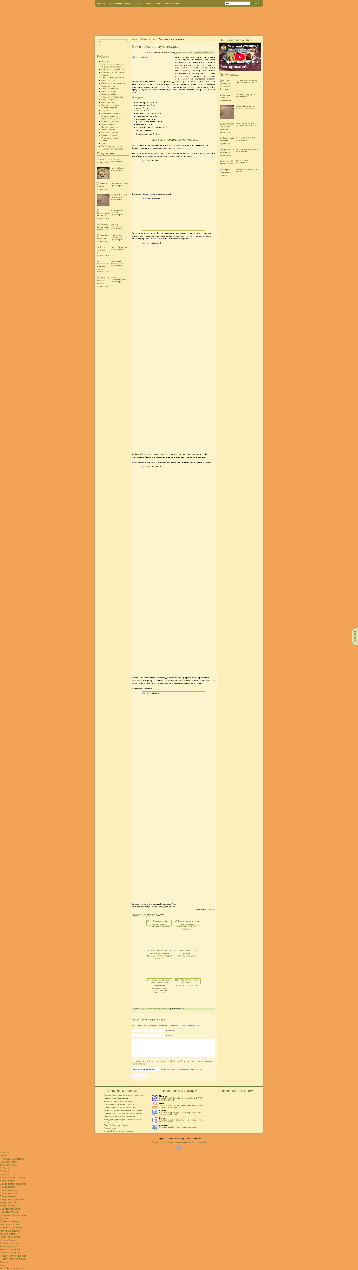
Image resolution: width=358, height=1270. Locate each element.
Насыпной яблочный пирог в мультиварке (119, 279)
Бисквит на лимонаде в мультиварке (116, 237)
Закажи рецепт (110, 1128)
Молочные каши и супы (112, 119)
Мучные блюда (108, 124)
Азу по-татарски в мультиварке (188, 985)
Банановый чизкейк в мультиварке (119, 1116)
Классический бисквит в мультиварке (117, 212)
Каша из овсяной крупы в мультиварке (187, 928)
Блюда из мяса (108, 86)
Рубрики (4, 1168)
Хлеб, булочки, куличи (111, 146)
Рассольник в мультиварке (241, 161)
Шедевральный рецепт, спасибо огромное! (179, 1127)
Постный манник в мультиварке (119, 184)
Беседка (105, 61)
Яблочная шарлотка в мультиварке (120, 1107)
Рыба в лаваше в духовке (187, 956)
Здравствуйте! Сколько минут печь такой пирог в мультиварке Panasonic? (181, 1106)
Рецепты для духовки (111, 67)
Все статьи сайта (153, 3)
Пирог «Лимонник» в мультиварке (119, 248)
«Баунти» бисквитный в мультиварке (117, 226)
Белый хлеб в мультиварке (116, 1098)
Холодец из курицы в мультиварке (245, 95)
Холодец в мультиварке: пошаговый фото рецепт (246, 81)
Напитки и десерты (110, 127)
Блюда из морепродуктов (113, 83)
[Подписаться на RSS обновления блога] (252, 31)
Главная (101, 3)
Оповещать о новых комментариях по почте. (181, 1069)
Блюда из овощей (109, 88)
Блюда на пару (108, 102)
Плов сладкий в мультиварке (159, 927)
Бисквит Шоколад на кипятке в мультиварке (119, 197)
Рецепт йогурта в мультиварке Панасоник (123, 1110)
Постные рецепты (109, 132)
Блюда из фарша (109, 99)
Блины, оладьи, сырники (112, 78)
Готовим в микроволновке (113, 64)
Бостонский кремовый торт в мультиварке (118, 263)
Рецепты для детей (110, 138)
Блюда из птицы (108, 91)
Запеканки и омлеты (110, 113)
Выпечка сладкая (109, 108)
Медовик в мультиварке (116, 160)
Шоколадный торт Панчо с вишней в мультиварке (246, 124)
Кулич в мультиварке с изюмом (118, 1101)
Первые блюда (108, 130)
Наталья (211, 909)
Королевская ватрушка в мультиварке (246, 150)
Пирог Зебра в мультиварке (117, 169)
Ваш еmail (170, 1036)
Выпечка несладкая (110, 105)
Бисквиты (105, 75)
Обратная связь (172, 3)
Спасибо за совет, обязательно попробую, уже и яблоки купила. (181, 1121)
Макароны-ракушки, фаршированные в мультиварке (160, 990)
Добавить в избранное (204, 53)
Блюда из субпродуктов (112, 97)
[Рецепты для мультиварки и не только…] (179, 21)
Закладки (355, 636)
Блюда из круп (108, 80)
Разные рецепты (109, 135)
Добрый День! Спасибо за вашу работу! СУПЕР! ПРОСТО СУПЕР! (181, 1099)
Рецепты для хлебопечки (112, 72)
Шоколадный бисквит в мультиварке (245, 139)
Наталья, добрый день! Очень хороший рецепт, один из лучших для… (181, 1113)
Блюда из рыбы (108, 94)
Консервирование (109, 116)
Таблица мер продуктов (112, 149)
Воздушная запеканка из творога (246, 170)
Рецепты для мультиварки (113, 69)
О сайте (137, 3)
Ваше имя (170, 1031)
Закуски (104, 110)
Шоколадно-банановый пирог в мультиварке (159, 957)
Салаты (104, 141)
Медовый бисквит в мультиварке (118, 1131)
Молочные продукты (110, 121)
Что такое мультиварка (119, 3)
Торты (104, 143)
